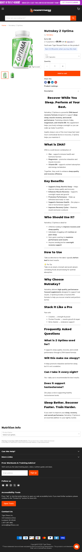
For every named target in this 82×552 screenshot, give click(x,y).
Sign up (34, 473)
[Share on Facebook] (45, 82)
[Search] (73, 18)
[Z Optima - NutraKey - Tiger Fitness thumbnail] (4, 75)
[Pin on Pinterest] (55, 82)
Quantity (47, 61)
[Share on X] (49, 82)
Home (4, 25)
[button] (62, 42)
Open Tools (9, 503)
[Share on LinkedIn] (52, 82)
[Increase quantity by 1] (63, 66)
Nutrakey (49, 35)
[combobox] (37, 18)
